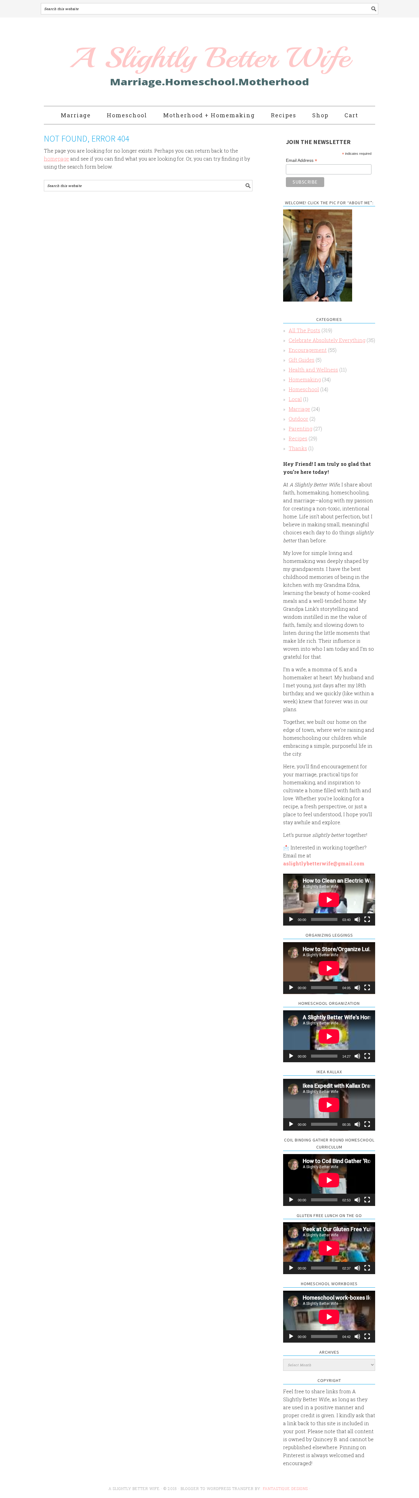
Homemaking (305, 379)
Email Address (301, 160)
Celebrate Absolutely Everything (327, 340)
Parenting (300, 428)
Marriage (299, 409)
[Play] (291, 919)
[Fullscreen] (367, 919)
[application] (329, 900)
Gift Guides (301, 360)
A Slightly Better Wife (173, 62)
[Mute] (357, 919)
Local (295, 399)
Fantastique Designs (286, 1488)
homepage (56, 158)
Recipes (298, 438)
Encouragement (308, 350)
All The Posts (304, 330)
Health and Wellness (313, 369)
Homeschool (304, 389)
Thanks (298, 448)
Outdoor (298, 418)
